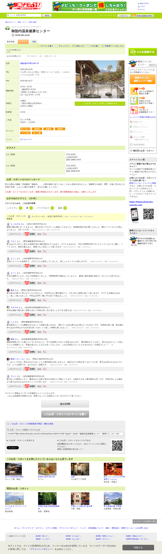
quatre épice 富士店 (46, 477)
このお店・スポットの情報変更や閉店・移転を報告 (31, 424)
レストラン (14, 208)
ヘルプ (142, 6)
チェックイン (64, 46)
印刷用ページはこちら (114, 46)
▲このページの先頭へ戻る (144, 521)
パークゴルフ (45, 208)
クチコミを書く (46, 46)
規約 (107, 528)
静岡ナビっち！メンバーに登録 (142, 183)
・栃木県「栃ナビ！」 (42, 536)
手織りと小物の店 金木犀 (81, 506)
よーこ (13, 258)
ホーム (142, 9)
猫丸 (12, 290)
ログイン (124, 15)
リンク (83, 528)
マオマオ (14, 307)
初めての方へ (145, 3)
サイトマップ (27, 528)
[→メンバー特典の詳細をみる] (143, 117)
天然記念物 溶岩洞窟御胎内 (48, 507)
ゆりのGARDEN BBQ (14, 477)
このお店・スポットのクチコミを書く (65, 414)
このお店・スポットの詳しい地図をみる (100, 103)
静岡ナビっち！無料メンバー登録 (143, 79)
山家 (73, 477)
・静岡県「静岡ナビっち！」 (104, 536)
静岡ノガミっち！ (18, 359)
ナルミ (13, 241)
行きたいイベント (140, 127)
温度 (61, 208)
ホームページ (26, 139)
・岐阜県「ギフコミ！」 (103, 539)
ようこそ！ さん (108, 15)
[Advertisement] (142, 32)
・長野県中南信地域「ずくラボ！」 (137, 539)
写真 (34, 42)
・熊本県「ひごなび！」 (73, 536)
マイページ (138, 132)
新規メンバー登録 (143, 15)
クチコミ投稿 (51, 528)
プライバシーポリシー (68, 528)
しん (12, 322)
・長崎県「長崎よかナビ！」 (135, 536)
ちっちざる (15, 224)
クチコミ (23, 42)
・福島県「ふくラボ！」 (43, 539)
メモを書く (95, 46)
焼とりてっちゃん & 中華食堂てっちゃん (114, 478)
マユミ (13, 376)
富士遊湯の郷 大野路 (112, 506)
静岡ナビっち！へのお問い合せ (134, 528)
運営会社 (115, 528)
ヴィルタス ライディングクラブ (15, 507)
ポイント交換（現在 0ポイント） (141, 138)
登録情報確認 (139, 145)
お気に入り (80, 46)
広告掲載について (95, 528)
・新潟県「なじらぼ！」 (73, 539)
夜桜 (12, 339)
